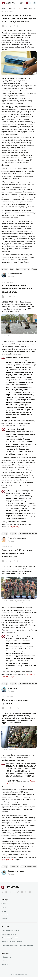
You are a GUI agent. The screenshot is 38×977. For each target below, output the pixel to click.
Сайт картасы (6, 957)
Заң (11, 269)
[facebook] (14, 892)
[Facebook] (14, 26)
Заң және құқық (22, 269)
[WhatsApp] (6, 26)
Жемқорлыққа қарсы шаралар (12, 942)
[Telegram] (10, 26)
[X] (18, 26)
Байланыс (4, 961)
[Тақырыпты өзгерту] (28, 2)
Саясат (4, 907)
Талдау (3, 911)
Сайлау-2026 (12, 8)
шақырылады (14, 527)
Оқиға (3, 903)
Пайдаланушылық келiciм (10, 930)
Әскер (4, 269)
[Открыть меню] (34, 2)
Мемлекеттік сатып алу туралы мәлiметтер (17, 945)
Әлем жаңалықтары (29, 867)
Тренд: (3, 8)
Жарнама (4, 965)
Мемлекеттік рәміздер (9, 938)
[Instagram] (2, 26)
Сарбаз (13, 534)
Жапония (14, 867)
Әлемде (4, 919)
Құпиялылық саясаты (8, 934)
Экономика (5, 915)
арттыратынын (7, 860)
